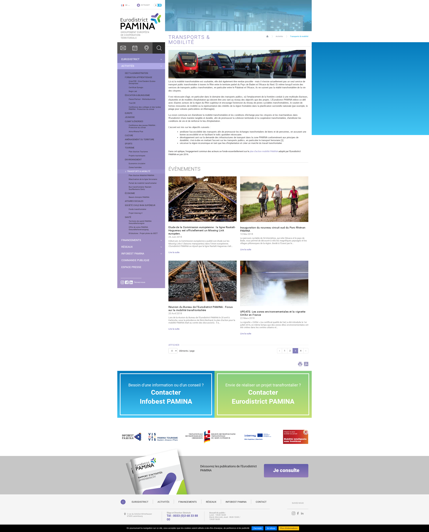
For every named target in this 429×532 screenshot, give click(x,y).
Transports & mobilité (299, 36)
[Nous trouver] (146, 48)
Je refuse (271, 528)
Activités (279, 36)
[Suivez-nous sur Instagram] (122, 282)
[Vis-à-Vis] (163, 436)
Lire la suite (173, 252)
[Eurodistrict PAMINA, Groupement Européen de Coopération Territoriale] (123, 502)
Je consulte (286, 470)
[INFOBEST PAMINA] (131, 436)
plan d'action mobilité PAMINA (264, 151)
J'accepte (257, 528)
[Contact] (123, 48)
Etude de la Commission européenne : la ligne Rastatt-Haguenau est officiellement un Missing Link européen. (201, 230)
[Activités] (135, 48)
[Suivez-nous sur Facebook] (127, 282)
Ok (158, 48)
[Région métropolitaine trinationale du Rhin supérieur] (210, 436)
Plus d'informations (288, 528)
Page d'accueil (267, 36)
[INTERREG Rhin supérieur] (259, 436)
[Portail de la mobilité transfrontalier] (295, 436)
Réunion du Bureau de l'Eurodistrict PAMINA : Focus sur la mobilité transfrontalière (200, 308)
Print (300, 364)
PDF (306, 364)
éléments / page (187, 351)
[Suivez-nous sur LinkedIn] (131, 282)
